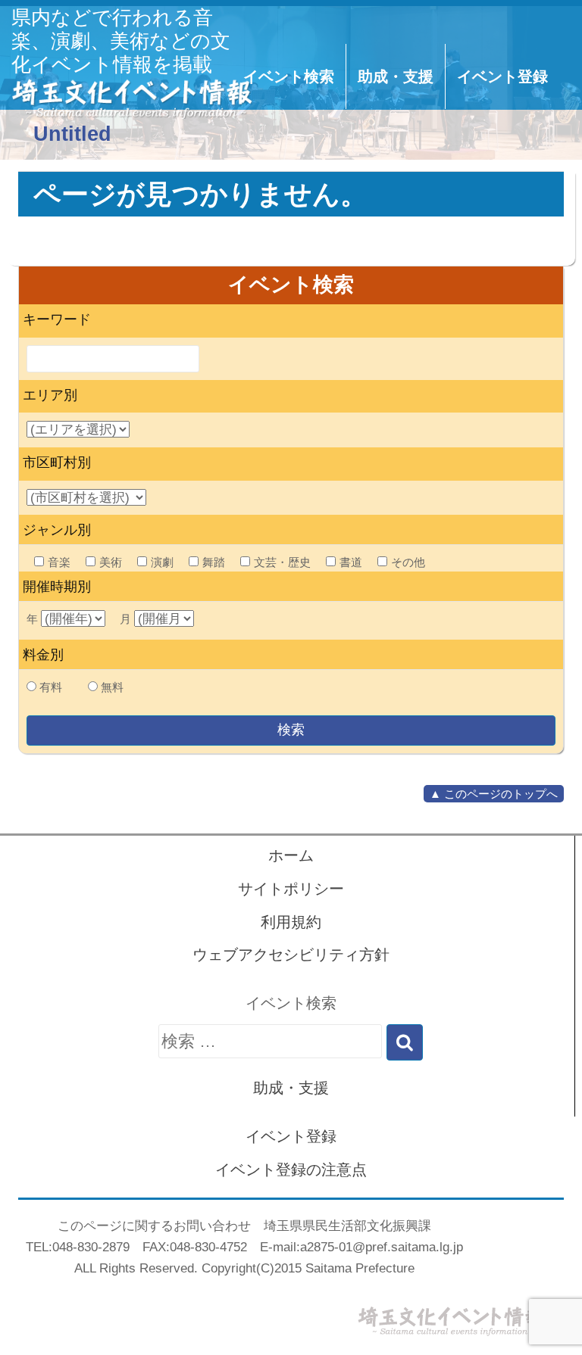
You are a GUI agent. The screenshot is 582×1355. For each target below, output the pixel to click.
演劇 (162, 562)
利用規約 (291, 922)
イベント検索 (288, 76)
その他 (408, 562)
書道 (351, 562)
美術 (110, 562)
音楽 (59, 562)
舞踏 (213, 562)
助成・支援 (395, 76)
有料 (50, 687)
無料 (112, 687)
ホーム (291, 855)
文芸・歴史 (282, 562)
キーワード (57, 319)
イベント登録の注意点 (291, 1169)
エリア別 (50, 395)
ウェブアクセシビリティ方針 (291, 954)
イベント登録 (502, 76)
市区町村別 (57, 462)
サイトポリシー (291, 888)
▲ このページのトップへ (494, 793)
